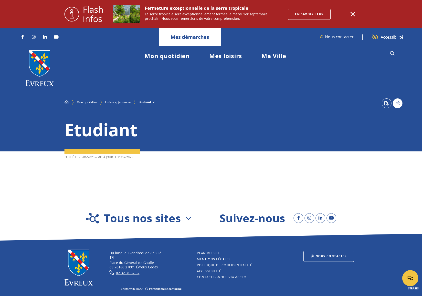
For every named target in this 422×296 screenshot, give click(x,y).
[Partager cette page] (397, 103)
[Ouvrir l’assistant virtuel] (410, 278)
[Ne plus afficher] (353, 14)
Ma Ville (274, 56)
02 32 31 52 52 (127, 273)
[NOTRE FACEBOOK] (22, 37)
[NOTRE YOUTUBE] (56, 37)
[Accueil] (66, 102)
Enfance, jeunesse (118, 102)
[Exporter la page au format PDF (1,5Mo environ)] (386, 103)
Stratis (413, 288)
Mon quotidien (167, 56)
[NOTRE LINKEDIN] (45, 37)
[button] (392, 53)
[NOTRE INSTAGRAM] (34, 37)
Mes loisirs (225, 56)
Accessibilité (392, 37)
